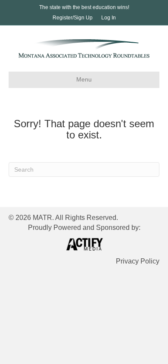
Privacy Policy (137, 261)
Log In (108, 18)
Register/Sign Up (73, 18)
